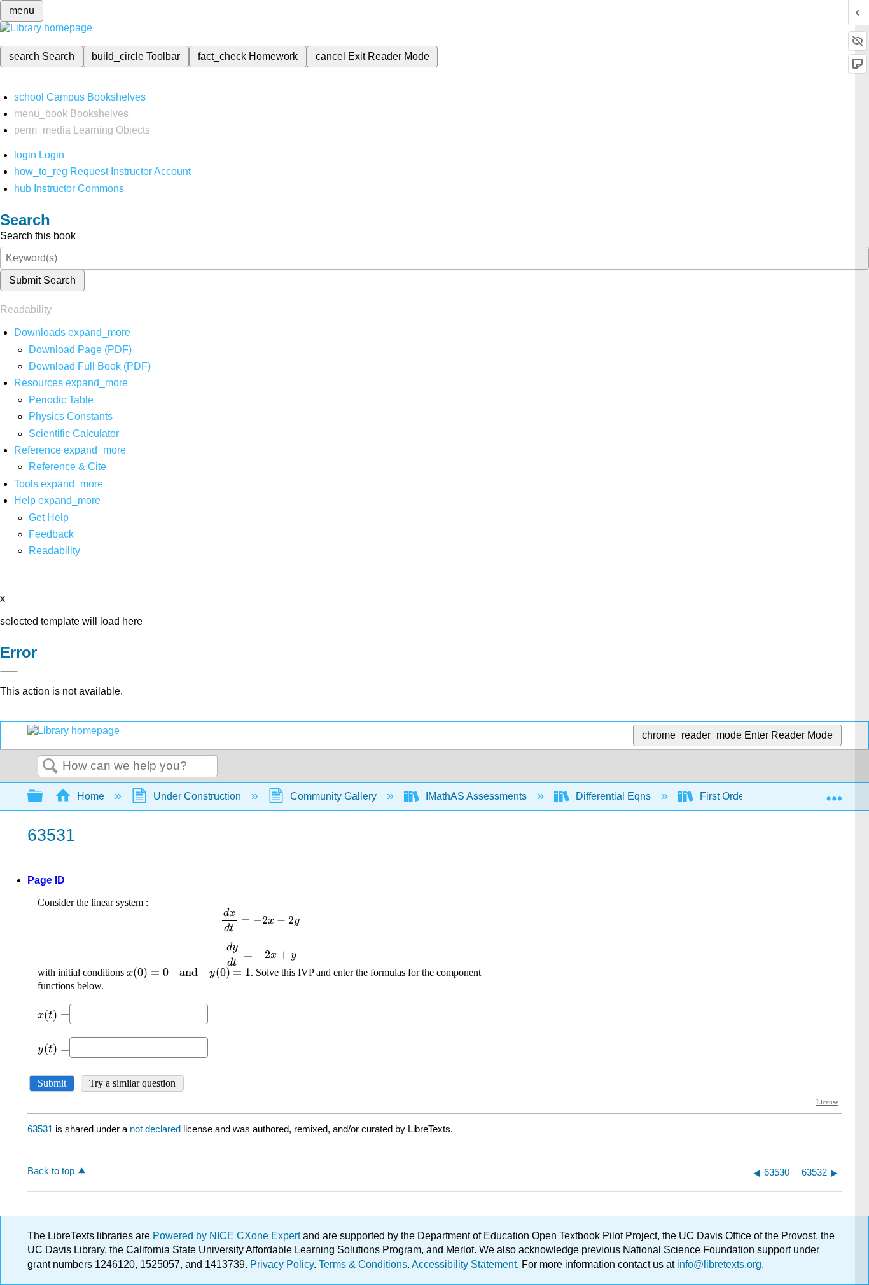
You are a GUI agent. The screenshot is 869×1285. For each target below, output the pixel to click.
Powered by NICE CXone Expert (228, 1235)
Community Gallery (333, 796)
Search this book (38, 235)
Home (90, 796)
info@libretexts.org (717, 1264)
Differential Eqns (613, 796)
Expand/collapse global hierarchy (43, 796)
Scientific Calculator (74, 433)
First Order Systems (744, 796)
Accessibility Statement (464, 1264)
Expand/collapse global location (834, 792)
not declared (156, 1128)
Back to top (50, 1170)
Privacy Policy (282, 1264)
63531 (40, 1128)
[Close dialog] (9, 671)
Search (50, 766)
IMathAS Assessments (476, 796)
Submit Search (42, 280)
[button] (51, 534)
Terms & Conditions (363, 1264)
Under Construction (197, 796)
